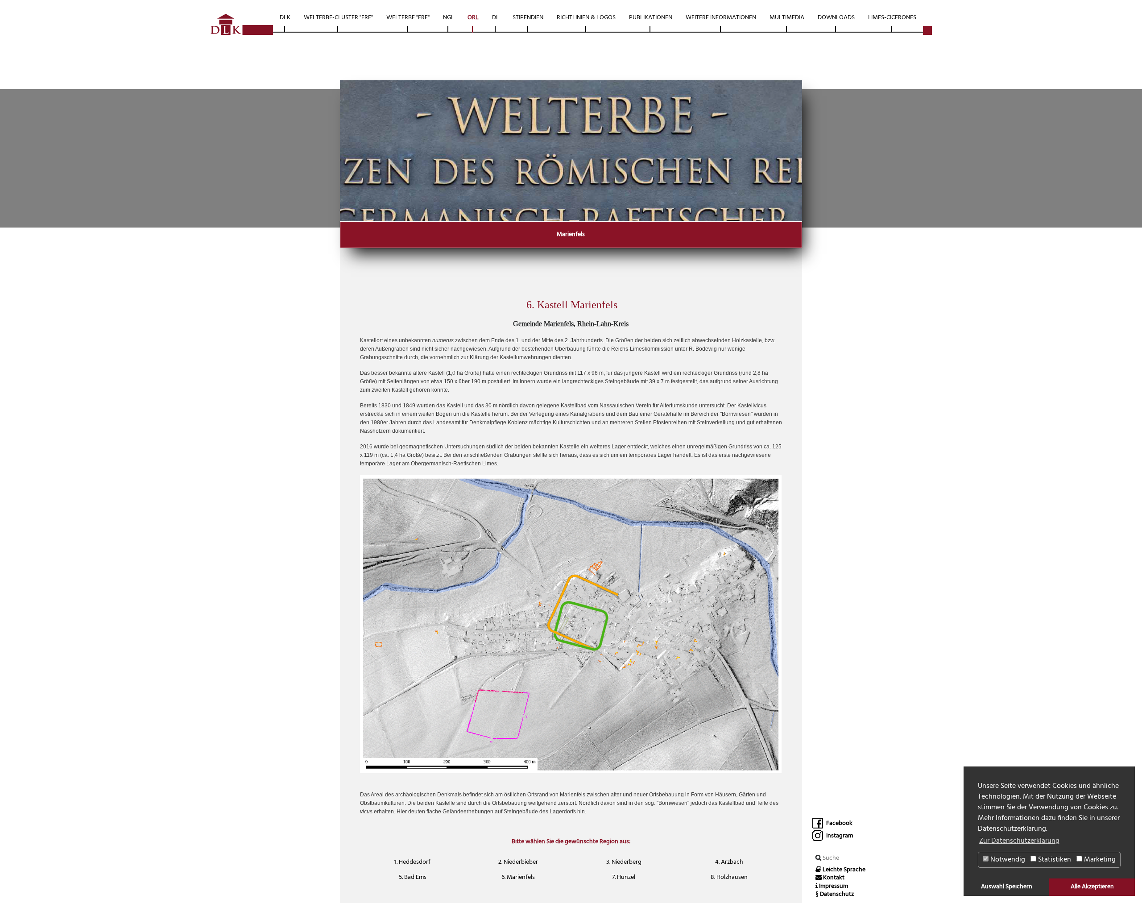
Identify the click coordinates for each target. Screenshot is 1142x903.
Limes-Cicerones (892, 17)
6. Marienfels (518, 877)
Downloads (836, 17)
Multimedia (787, 17)
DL (495, 17)
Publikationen (650, 17)
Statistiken (1053, 860)
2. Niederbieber (518, 862)
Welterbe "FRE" (408, 17)
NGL (448, 17)
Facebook (838, 823)
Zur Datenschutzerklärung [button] (1019, 841)
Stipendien (528, 17)
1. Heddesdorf (412, 862)
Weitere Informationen (721, 17)
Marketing (1099, 860)
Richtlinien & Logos (586, 17)
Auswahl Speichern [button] (1006, 887)
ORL (473, 17)
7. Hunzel (623, 877)
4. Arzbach (729, 862)
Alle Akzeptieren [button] (1092, 887)
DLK (285, 17)
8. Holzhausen (729, 877)
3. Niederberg (623, 862)
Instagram (839, 836)
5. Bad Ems (412, 877)
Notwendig (1007, 860)
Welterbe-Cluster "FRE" (338, 17)
